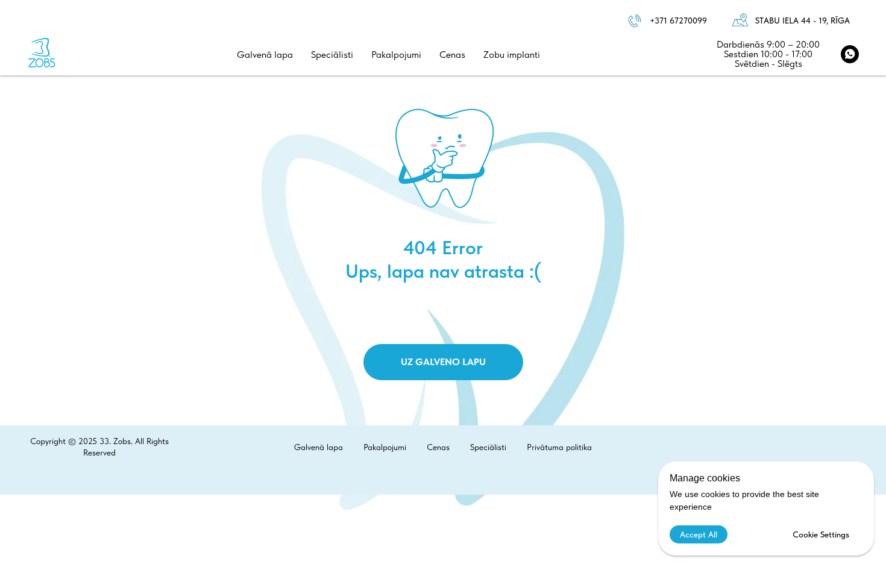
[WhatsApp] (850, 54)
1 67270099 (685, 20)
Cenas (452, 54)
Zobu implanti (511, 54)
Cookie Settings (821, 534)
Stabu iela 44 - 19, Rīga (802, 20)
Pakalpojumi (396, 54)
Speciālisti (332, 54)
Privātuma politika (559, 447)
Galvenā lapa (265, 54)
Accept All (698, 534)
